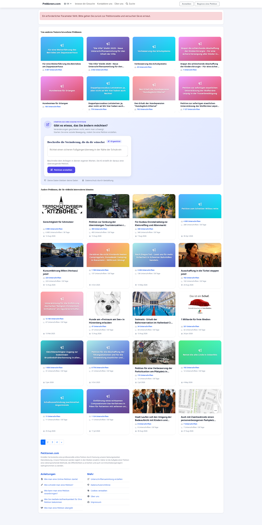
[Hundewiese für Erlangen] (62, 93)
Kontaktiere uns (104, 4)
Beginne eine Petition (207, 4)
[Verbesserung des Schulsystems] (154, 53)
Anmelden (186, 4)
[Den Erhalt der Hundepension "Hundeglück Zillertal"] (154, 94)
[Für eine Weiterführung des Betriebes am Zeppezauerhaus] (62, 55)
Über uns (118, 4)
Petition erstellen (63, 169)
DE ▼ (69, 4)
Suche (132, 4)
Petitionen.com (51, 3)
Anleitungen (48, 474)
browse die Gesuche (85, 4)
